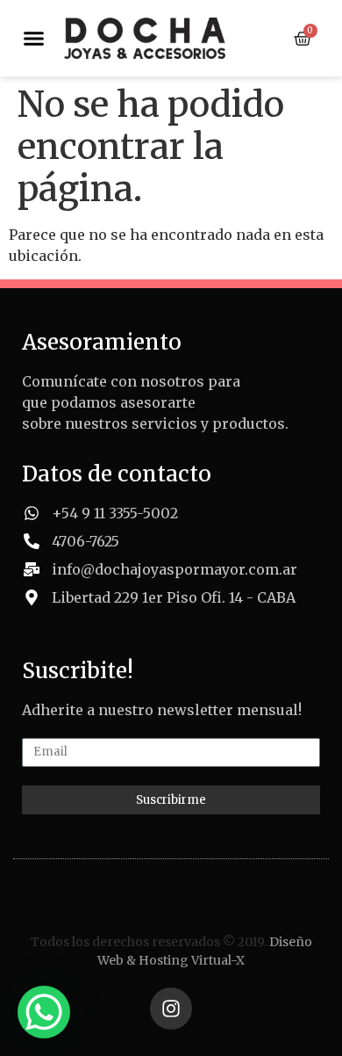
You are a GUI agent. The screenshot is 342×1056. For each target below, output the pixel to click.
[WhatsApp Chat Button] (44, 1012)
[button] (34, 38)
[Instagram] (171, 1008)
